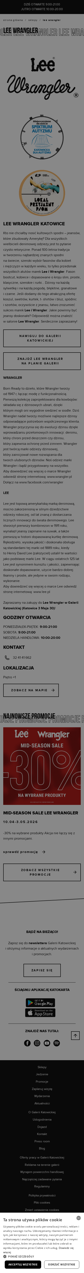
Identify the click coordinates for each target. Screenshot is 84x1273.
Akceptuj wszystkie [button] (22, 1264)
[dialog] (42, 636)
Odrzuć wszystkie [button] (61, 1264)
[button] (42, 1256)
